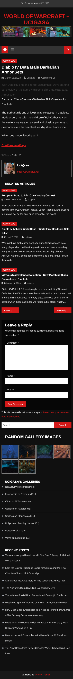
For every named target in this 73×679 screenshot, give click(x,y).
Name (11, 376)
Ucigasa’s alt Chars (15, 530)
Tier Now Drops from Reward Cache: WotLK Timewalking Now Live (37, 651)
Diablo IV (16, 155)
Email (10, 389)
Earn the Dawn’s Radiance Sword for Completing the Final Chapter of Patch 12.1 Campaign (35, 571)
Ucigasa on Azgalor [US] (18, 508)
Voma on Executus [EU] (17, 538)
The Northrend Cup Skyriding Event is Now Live (30, 588)
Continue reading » (14, 145)
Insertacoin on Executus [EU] (20, 494)
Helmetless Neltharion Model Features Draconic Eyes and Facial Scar (64, 310)
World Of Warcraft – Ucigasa (36, 19)
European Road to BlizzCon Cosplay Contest (28, 195)
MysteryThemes (42, 675)
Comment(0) (48, 78)
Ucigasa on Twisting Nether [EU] (22, 523)
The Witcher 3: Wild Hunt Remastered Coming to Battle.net (36, 595)
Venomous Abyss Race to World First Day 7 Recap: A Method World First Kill (37, 558)
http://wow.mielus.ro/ (28, 172)
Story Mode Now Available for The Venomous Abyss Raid (35, 580)
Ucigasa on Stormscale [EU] (20, 516)
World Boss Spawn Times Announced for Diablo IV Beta (12, 310)
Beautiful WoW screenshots (19, 487)
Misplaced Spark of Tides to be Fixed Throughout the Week (36, 602)
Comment (13, 343)
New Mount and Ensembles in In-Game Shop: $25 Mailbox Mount (36, 638)
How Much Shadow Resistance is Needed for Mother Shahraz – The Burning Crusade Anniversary (37, 613)
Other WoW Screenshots (18, 501)
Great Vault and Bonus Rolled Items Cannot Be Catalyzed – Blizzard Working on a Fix (36, 625)
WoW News (9, 61)
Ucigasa (30, 78)
